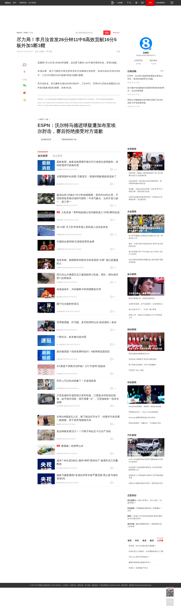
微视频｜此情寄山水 (72, 446)
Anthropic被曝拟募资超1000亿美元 (142, 417)
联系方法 (73, 585)
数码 (152, 541)
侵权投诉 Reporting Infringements (140, 585)
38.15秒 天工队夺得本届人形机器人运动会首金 (82, 227)
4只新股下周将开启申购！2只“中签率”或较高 (81, 366)
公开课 (160, 541)
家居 (144, 541)
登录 (150, 3)
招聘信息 (80, 585)
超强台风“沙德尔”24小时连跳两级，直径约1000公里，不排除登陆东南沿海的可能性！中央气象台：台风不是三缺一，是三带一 (87, 198)
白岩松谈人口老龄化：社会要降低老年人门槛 (146, 551)
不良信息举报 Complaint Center (109, 585)
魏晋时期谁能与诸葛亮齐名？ (140, 562)
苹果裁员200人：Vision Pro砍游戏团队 (143, 412)
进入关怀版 (32, 3)
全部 (161, 71)
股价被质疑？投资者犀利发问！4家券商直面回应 (83, 351)
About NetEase (56, 585)
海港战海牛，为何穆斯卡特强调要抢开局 (79, 289)
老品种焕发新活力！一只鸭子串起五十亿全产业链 (84, 431)
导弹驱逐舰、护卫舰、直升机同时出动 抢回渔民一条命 (86, 322)
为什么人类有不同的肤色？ (139, 557)
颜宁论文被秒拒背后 (68, 303)
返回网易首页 (46, 139)
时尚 (137, 541)
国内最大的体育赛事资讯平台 (146, 55)
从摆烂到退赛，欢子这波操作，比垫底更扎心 (146, 304)
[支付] (137, 2)
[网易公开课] (120, 2)
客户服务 (88, 585)
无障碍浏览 (23, 3)
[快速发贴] (25, 65)
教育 (130, 541)
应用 (14, 3)
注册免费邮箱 (160, 3)
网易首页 (8, 3)
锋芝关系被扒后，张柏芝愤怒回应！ (142, 298)
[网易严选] (129, 2)
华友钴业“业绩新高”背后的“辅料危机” (143, 359)
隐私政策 (95, 585)
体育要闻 (131, 149)
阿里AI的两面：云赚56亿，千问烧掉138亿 (145, 423)
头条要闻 (131, 211)
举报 (118, 51)
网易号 (26, 33)
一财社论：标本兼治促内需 (71, 337)
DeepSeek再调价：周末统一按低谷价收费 (145, 406)
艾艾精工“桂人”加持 (136, 370)
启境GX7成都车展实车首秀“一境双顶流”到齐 (146, 483)
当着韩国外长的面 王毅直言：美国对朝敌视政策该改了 (86, 176)
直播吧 (41, 51)
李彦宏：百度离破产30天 (138, 568)
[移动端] (113, 2)
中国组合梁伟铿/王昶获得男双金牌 (75, 241)
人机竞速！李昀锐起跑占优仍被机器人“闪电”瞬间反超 (90, 212)
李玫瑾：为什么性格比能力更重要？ (142, 546)
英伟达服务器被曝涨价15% (139, 354)
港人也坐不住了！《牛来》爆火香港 (142, 309)
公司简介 (66, 585)
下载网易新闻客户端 (68, 139)
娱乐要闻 (131, 274)
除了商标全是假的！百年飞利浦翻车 (142, 365)
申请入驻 (116, 32)
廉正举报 (125, 585)
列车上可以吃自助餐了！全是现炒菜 (76, 380)
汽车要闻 (131, 435)
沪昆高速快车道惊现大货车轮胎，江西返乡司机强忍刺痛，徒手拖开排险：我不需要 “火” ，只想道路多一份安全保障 (88, 399)
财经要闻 (131, 329)
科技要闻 (131, 382)
